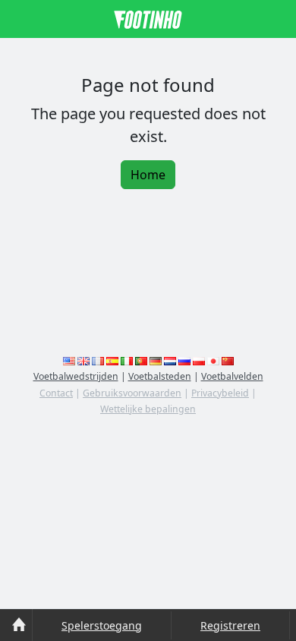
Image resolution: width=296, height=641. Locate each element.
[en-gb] (83, 360)
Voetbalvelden (232, 376)
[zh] (228, 360)
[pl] (199, 360)
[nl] (170, 360)
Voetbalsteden (159, 376)
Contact (56, 393)
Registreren (230, 625)
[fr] (98, 360)
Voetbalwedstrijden (75, 376)
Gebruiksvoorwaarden (132, 393)
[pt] (141, 360)
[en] (69, 360)
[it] (127, 360)
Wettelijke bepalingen (148, 409)
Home (148, 174)
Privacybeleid (220, 393)
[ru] (184, 360)
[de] (156, 360)
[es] (112, 360)
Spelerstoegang (101, 625)
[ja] (213, 360)
